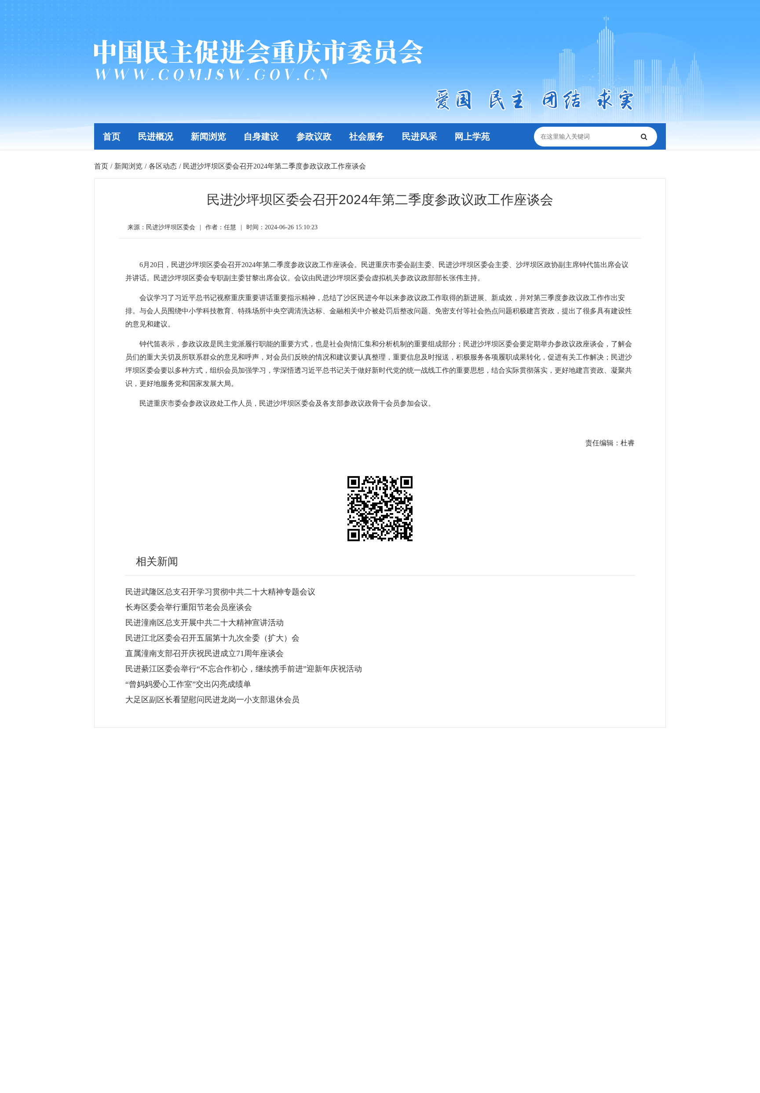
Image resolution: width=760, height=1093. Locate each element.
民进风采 (419, 136)
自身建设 (261, 136)
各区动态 (163, 166)
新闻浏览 (208, 136)
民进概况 (155, 136)
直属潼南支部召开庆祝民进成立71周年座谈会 (204, 653)
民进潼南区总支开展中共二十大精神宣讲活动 (204, 622)
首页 (112, 136)
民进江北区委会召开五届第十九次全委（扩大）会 (212, 638)
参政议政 (314, 136)
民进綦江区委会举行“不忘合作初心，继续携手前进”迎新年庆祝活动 (243, 668)
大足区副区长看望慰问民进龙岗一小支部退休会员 (212, 699)
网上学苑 (472, 136)
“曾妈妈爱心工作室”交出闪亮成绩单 (188, 684)
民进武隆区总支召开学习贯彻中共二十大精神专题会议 (220, 591)
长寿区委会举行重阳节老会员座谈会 (188, 607)
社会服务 (366, 136)
